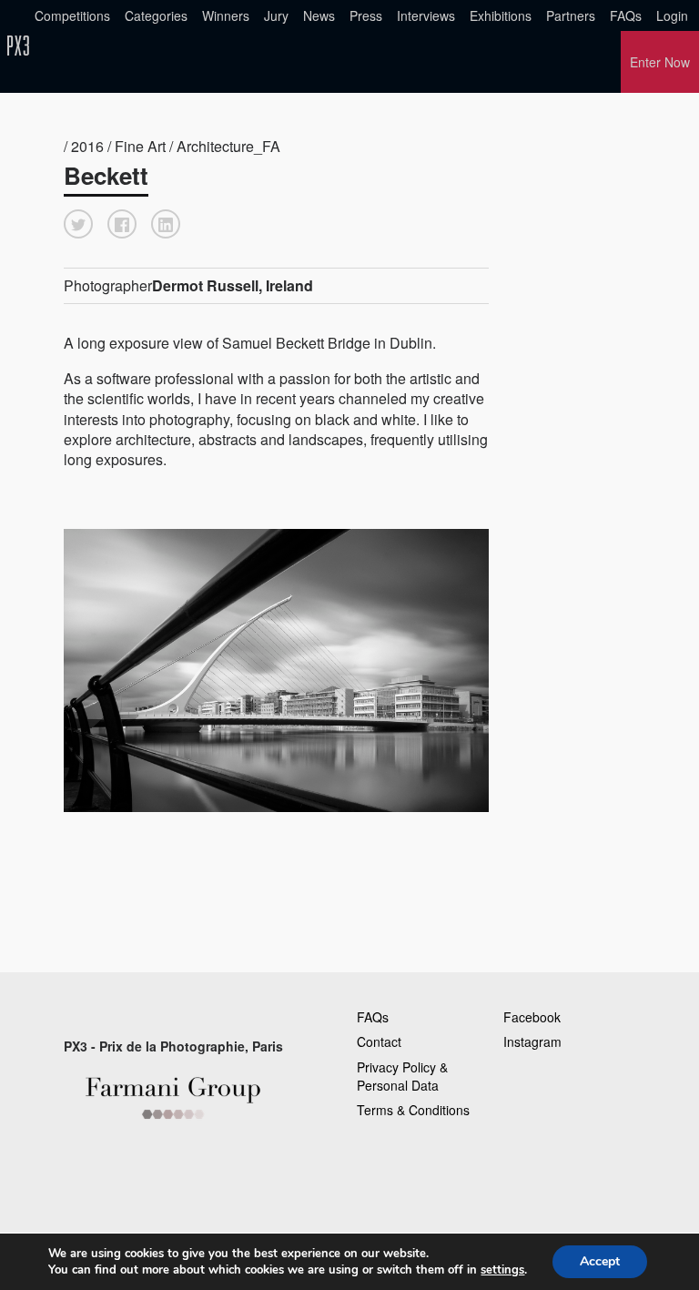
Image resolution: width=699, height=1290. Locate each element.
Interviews (426, 15)
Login (672, 15)
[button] (78, 224)
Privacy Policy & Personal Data (402, 1076)
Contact (379, 1041)
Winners (225, 15)
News (319, 15)
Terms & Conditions (413, 1110)
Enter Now (660, 62)
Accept (600, 1261)
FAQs (626, 15)
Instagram (532, 1041)
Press (366, 15)
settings (502, 1270)
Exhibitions (501, 15)
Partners (570, 15)
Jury (276, 15)
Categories (156, 15)
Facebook (532, 1017)
